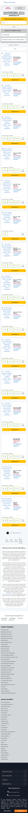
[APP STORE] (14, 791)
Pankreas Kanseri (5, 755)
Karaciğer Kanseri (5, 736)
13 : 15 (11, 361)
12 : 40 (10, 107)
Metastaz (3, 748)
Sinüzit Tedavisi (4, 682)
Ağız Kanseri (4, 719)
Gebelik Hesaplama (5, 690)
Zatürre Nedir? (4, 688)
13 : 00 (4, 361)
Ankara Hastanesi (17, 155)
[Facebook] (4, 618)
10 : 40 (16, 75)
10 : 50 (16, 266)
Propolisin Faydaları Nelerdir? (7, 674)
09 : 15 (10, 425)
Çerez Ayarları (7, 810)
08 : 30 (17, 138)
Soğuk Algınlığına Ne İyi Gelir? (8, 684)
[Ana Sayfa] (9, 2)
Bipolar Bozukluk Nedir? (6, 636)
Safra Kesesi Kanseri (5, 706)
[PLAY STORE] (13, 795)
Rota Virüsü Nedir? (5, 676)
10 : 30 (10, 266)
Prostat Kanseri (4, 759)
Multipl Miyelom (4, 752)
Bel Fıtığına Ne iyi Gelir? (6, 634)
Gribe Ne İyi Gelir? (5, 648)
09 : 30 (17, 425)
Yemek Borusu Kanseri (6, 714)
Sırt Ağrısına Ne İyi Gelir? (6, 680)
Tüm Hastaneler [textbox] (6, 34)
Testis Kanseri (4, 717)
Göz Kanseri (3, 729)
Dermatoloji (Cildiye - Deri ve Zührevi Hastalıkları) (17, 63)
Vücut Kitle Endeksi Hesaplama (8, 661)
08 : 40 (11, 393)
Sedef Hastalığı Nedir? (6, 678)
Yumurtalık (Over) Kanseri (7, 704)
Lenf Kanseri (4, 740)
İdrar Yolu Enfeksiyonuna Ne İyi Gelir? (9, 657)
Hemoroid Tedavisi (5, 650)
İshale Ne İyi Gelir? (5, 659)
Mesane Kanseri (4, 746)
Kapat (8, 808)
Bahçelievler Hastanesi (16, 60)
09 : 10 (4, 266)
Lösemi (2, 742)
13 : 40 (16, 107)
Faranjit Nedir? (4, 644)
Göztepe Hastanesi (17, 251)
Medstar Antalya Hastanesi (16, 442)
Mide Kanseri (4, 750)
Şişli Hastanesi (16, 219)
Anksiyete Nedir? (5, 629)
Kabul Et (21, 810)
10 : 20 (10, 75)
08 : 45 (11, 202)
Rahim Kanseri (4, 708)
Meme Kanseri (4, 744)
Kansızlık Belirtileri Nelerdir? (7, 663)
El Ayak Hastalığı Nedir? (6, 642)
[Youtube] (4, 620)
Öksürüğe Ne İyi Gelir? (6, 672)
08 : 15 (10, 138)
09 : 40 (4, 75)
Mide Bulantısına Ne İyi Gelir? (7, 667)
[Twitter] (20, 618)
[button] (25, 2)
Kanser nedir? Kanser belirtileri (8, 731)
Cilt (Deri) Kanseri (5, 723)
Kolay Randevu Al (15, 79)
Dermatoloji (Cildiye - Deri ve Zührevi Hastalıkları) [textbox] (14, 39)
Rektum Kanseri (4, 710)
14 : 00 (16, 456)
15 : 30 (4, 234)
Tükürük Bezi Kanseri (6, 733)
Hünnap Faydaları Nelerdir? (7, 655)
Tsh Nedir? (3, 686)
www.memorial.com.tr (7, 594)
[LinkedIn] (11, 620)
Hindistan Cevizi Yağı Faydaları (8, 653)
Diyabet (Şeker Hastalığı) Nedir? (8, 693)
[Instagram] (13, 618)
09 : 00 (17, 202)
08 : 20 (4, 297)
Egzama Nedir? (4, 640)
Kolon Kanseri (4, 738)
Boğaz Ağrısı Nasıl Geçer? (7, 638)
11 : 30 (17, 329)
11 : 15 (11, 329)
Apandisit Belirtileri (5, 646)
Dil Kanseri (3, 725)
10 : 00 (10, 170)
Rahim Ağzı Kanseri (5, 702)
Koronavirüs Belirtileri (6, 665)
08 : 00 (4, 138)
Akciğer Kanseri (4, 721)
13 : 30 (16, 361)
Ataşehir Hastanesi (17, 91)
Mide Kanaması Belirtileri (7, 669)
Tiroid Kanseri (4, 712)
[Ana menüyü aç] (2, 2)
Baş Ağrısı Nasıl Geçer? (6, 631)
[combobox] (14, 35)
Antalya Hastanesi (17, 346)
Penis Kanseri (4, 757)
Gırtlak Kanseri (4, 727)
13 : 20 (10, 456)
